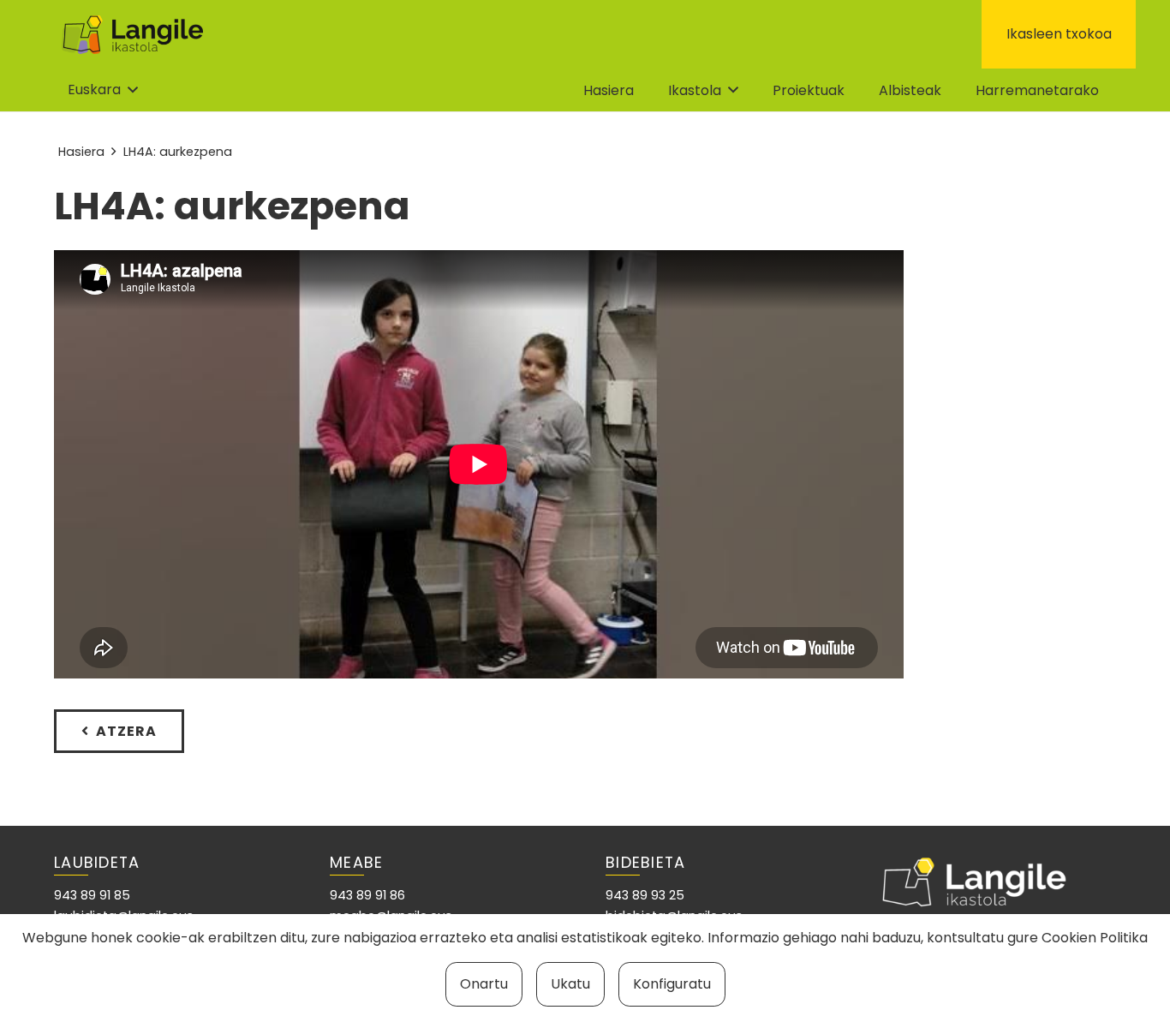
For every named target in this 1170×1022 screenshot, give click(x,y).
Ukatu (570, 984)
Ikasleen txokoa (1059, 34)
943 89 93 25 (645, 895)
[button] (102, 90)
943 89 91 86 (367, 895)
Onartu (484, 984)
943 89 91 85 (92, 895)
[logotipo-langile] (132, 34)
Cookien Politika (1095, 937)
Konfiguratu (672, 984)
